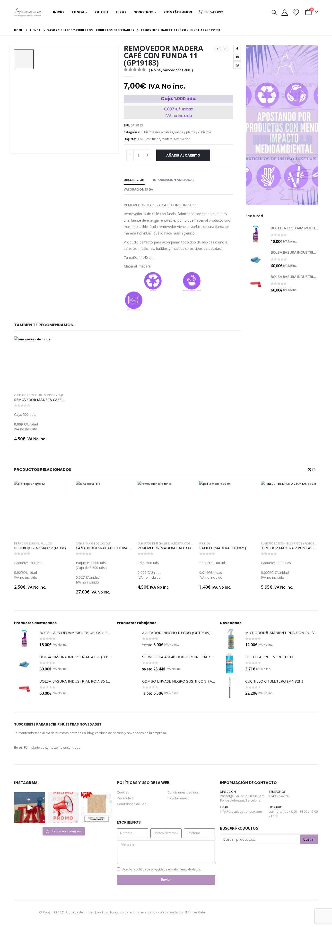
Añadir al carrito (183, 155)
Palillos (46, 543)
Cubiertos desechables (156, 132)
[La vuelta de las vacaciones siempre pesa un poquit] (96, 807)
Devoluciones (177, 798)
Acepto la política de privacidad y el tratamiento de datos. (161, 869)
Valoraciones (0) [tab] (138, 189)
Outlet (102, 12)
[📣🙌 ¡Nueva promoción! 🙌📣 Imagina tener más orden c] (63, 807)
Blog (121, 12)
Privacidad (125, 798)
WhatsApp (237, 65)
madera (167, 139)
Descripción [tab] (134, 179)
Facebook (237, 48)
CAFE (141, 139)
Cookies (123, 792)
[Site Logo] (27, 12)
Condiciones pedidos (183, 792)
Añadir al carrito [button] (59, 344)
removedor (182, 139)
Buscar (309, 839)
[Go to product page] (40, 362)
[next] (225, 49)
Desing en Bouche (26, 543)
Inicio (58, 12)
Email (237, 57)
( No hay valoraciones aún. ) (171, 70)
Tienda (77, 12)
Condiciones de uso (131, 804)
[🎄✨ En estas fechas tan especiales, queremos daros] (29, 807)
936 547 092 (213, 12)
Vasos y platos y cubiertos (193, 132)
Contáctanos (178, 12)
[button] (274, 12)
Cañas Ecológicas (97, 543)
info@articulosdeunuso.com (241, 811)
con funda (153, 139)
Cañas (80, 543)
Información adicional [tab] (173, 179)
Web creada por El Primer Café (182, 912)
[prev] (217, 49)
